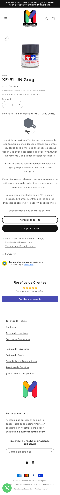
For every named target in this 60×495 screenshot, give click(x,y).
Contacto (11, 327)
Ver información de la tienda (20, 246)
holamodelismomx (27, 481)
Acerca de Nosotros (17, 333)
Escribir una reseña (30, 299)
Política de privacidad (45, 484)
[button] (6, 18)
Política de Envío (15, 355)
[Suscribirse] (51, 451)
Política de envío (42, 489)
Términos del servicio (23, 489)
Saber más (28, 264)
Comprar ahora (30, 228)
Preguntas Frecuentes (18, 339)
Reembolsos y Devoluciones (21, 361)
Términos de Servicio (17, 367)
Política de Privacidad (17, 349)
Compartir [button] (10, 254)
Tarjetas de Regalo (16, 320)
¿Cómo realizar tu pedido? (20, 373)
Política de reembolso (24, 484)
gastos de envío (11, 90)
